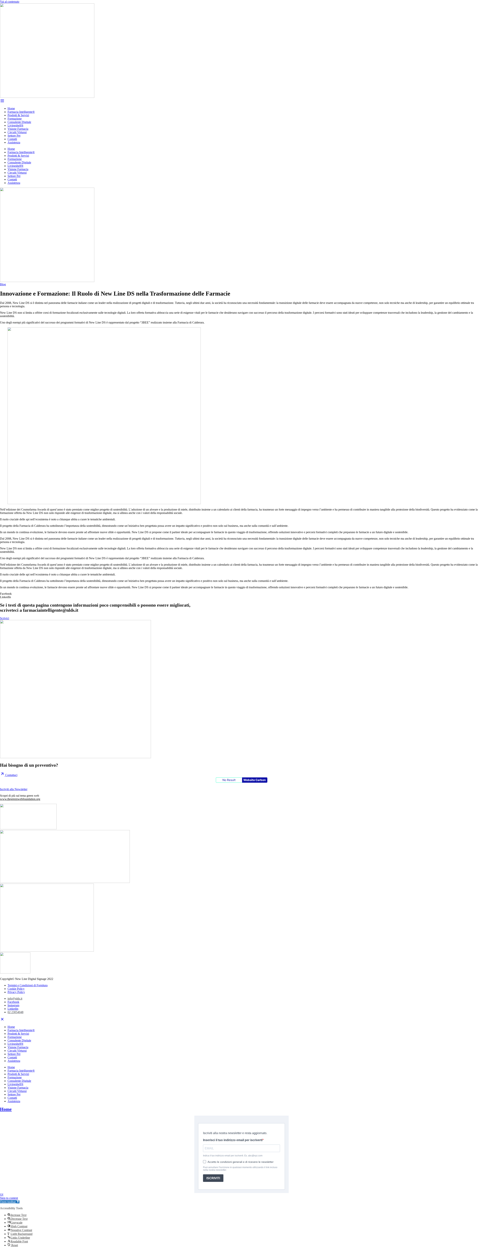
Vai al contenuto (9, 1)
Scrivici (4, 618)
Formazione (15, 118)
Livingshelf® (15, 125)
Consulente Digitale (19, 122)
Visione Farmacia (18, 128)
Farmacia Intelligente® (21, 111)
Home (11, 108)
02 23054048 (15, 1012)
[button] (241, 593)
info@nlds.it (15, 998)
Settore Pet (14, 135)
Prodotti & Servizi (18, 115)
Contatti (12, 139)
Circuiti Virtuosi (17, 132)
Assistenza (14, 142)
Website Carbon (254, 780)
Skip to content (9, 1198)
